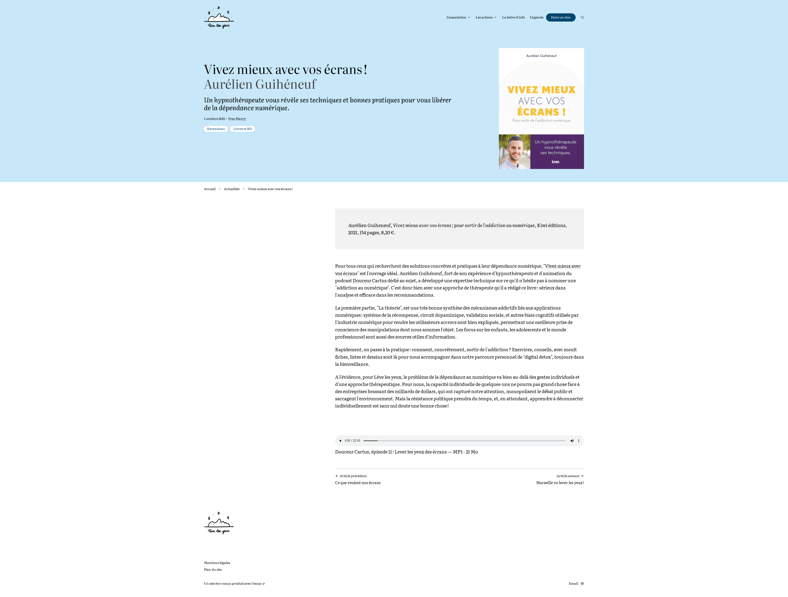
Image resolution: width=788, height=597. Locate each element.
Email (573, 583)
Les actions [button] (484, 17)
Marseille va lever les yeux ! (560, 479)
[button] (541, 108)
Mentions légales (217, 562)
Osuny (257, 583)
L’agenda (537, 17)
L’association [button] (456, 17)
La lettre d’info (513, 17)
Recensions (216, 128)
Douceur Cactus (369, 280)
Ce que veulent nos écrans (357, 479)
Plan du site (213, 569)
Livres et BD (242, 128)
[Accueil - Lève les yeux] (219, 17)
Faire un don (561, 17)
